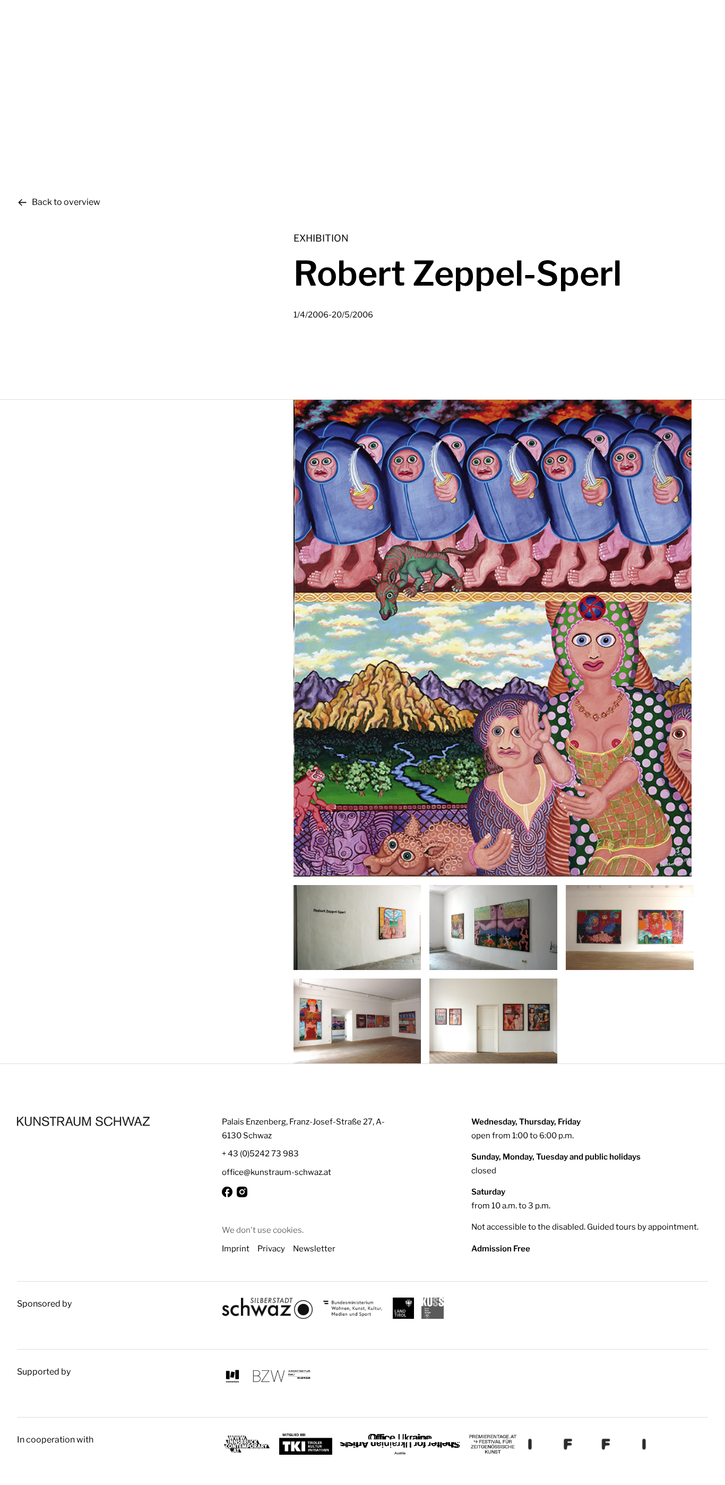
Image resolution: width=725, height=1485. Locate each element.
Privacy (271, 1248)
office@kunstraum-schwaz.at (276, 1172)
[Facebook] (227, 1191)
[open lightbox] (501, 638)
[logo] (83, 1121)
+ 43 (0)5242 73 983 (260, 1153)
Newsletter (314, 1248)
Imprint (235, 1248)
